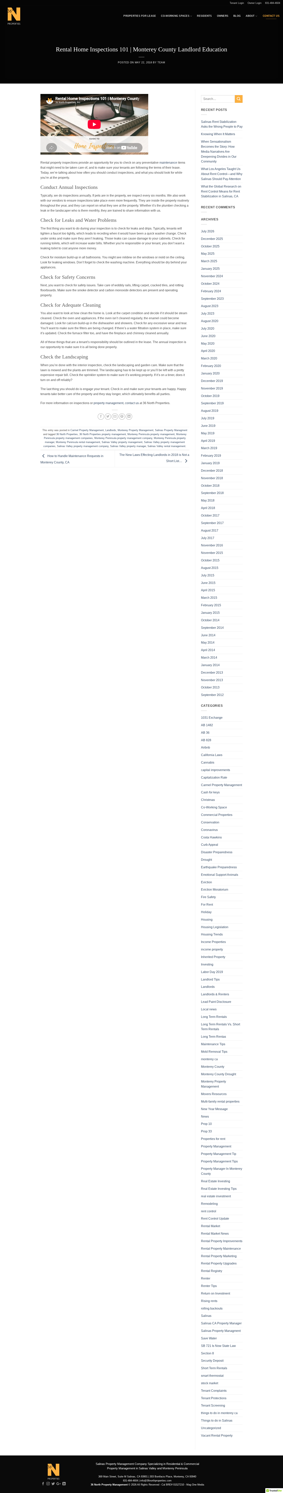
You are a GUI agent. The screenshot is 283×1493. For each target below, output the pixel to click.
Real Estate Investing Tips (219, 1188)
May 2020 (207, 343)
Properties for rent (213, 1138)
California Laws (211, 755)
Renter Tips (209, 1286)
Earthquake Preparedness (219, 867)
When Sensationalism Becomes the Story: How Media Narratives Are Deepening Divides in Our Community (218, 151)
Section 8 (207, 1353)
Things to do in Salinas (216, 1420)
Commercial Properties (216, 814)
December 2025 (212, 238)
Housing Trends (212, 934)
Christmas (208, 799)
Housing (207, 919)
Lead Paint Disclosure (216, 1001)
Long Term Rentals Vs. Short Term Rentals (220, 1026)
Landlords (110, 430)
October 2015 (210, 560)
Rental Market (210, 1226)
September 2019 (212, 403)
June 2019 (208, 425)
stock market (209, 1383)
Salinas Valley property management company (83, 446)
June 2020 (208, 336)
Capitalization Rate (214, 777)
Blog (237, 15)
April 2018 (208, 508)
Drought (206, 859)
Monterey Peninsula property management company (123, 438)
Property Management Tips (219, 1161)
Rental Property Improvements (221, 1241)
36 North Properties (67, 434)
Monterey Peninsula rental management (78, 442)
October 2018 (210, 485)
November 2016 (212, 545)
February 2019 (211, 455)
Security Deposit (212, 1360)
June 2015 (208, 582)
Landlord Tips (210, 979)
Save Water (209, 1338)
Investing (207, 964)
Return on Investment (215, 1293)
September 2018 (212, 493)
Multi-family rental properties (220, 1101)
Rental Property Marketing (219, 1256)
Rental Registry (211, 1271)
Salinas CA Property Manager (221, 1323)
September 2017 (212, 523)
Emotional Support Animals (219, 874)
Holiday (206, 912)
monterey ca (209, 1059)
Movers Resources (214, 1094)
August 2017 (209, 530)
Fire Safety (208, 897)
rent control (208, 1211)
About (250, 15)
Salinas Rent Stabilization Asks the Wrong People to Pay (222, 124)
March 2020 (209, 358)
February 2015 (211, 605)
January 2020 (210, 373)
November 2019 (212, 388)
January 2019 (210, 463)
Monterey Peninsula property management (151, 434)
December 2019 (212, 381)
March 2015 (209, 597)
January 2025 (210, 268)
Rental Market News (215, 1233)
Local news (209, 1009)
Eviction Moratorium (214, 889)
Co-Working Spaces (175, 15)
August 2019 (209, 410)
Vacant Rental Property (217, 1435)
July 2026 (207, 231)
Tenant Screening (213, 1405)
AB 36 (205, 732)
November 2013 (212, 680)
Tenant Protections (213, 1398)
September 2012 (212, 695)
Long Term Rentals (214, 1016)
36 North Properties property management (102, 434)
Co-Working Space (214, 807)
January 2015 (210, 612)
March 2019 (209, 448)
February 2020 (211, 366)
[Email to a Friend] (115, 416)
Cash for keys (210, 792)
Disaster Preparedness (216, 852)
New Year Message (214, 1109)
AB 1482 (207, 725)
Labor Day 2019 (212, 972)
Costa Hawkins (211, 837)
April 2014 (208, 650)
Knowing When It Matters (218, 134)
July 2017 (207, 538)
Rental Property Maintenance (221, 1248)
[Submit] (239, 99)
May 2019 (207, 433)
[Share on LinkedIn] (129, 416)
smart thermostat (212, 1375)
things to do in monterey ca (219, 1413)
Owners (223, 15)
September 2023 (212, 298)
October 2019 (210, 396)
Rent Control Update (215, 1218)
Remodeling (209, 1203)
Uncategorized (211, 1428)
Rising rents (209, 1301)
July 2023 (207, 313)
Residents (204, 15)
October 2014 (210, 620)
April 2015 (208, 590)
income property (212, 949)
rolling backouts (212, 1308)
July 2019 (207, 418)
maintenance (168, 162)
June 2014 (208, 635)
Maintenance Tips (213, 1044)
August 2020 (209, 321)
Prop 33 (206, 1131)
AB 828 (206, 740)
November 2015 (212, 552)
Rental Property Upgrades (219, 1263)
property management (108, 403)
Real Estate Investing (215, 1181)
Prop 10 (206, 1123)
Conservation (210, 822)
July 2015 (207, 575)
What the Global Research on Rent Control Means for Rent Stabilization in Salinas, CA (221, 191)
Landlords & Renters (215, 994)
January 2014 (210, 665)
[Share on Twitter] (108, 416)
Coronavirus (209, 829)
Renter (205, 1278)
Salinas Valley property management (122, 442)
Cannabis (207, 762)
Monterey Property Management (135, 430)
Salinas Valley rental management (166, 446)
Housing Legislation (214, 927)
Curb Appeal (209, 844)
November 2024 (212, 276)
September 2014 (212, 627)
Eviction (206, 882)
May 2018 (207, 500)
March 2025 (209, 261)
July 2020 (207, 328)
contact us (132, 403)
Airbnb (205, 747)
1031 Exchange (212, 717)
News (205, 1116)
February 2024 (211, 291)
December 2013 (212, 672)
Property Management (216, 1146)
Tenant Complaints (214, 1390)
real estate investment (216, 1196)
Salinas (206, 1315)
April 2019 (208, 440)
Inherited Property (213, 957)
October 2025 (210, 246)
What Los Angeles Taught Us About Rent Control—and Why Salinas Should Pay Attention (221, 174)
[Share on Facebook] (101, 416)
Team (161, 62)
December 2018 (212, 470)
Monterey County (212, 1066)
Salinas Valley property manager (128, 446)
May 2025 (207, 253)
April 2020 (208, 351)
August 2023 (209, 306)
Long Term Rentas (213, 1036)
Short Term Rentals (214, 1368)
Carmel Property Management (87, 430)
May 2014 (207, 642)
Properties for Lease (139, 15)
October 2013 (210, 687)
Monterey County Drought (218, 1074)
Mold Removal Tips (214, 1051)
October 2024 (210, 283)
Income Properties (213, 942)
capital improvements (215, 770)
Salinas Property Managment (171, 430)
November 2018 (212, 478)
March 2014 (209, 657)
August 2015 (209, 567)
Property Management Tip (218, 1154)
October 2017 (210, 515)
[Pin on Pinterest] (122, 416)
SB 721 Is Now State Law (218, 1345)
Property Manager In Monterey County (221, 1171)
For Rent (207, 904)
